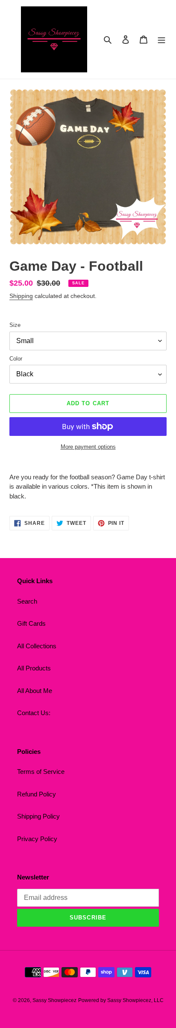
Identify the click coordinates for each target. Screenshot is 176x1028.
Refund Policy (36, 794)
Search (27, 601)
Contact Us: (33, 712)
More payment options (88, 447)
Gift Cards (31, 623)
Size (15, 325)
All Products (34, 668)
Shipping (21, 295)
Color (15, 358)
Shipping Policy (38, 816)
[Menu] (161, 39)
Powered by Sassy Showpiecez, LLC (121, 1000)
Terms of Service (41, 771)
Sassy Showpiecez (54, 1000)
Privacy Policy (37, 838)
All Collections (36, 646)
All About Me (34, 690)
